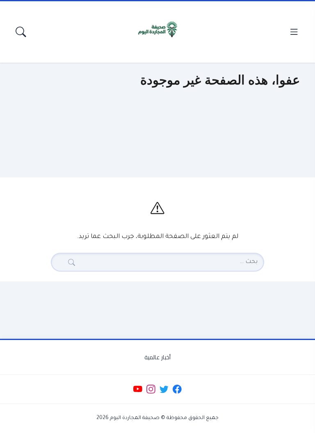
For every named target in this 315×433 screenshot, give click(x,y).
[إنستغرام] (150, 389)
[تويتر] (164, 389)
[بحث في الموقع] (21, 31)
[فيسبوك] (177, 389)
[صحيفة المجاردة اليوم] (157, 29)
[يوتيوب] (137, 389)
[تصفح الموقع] (293, 31)
